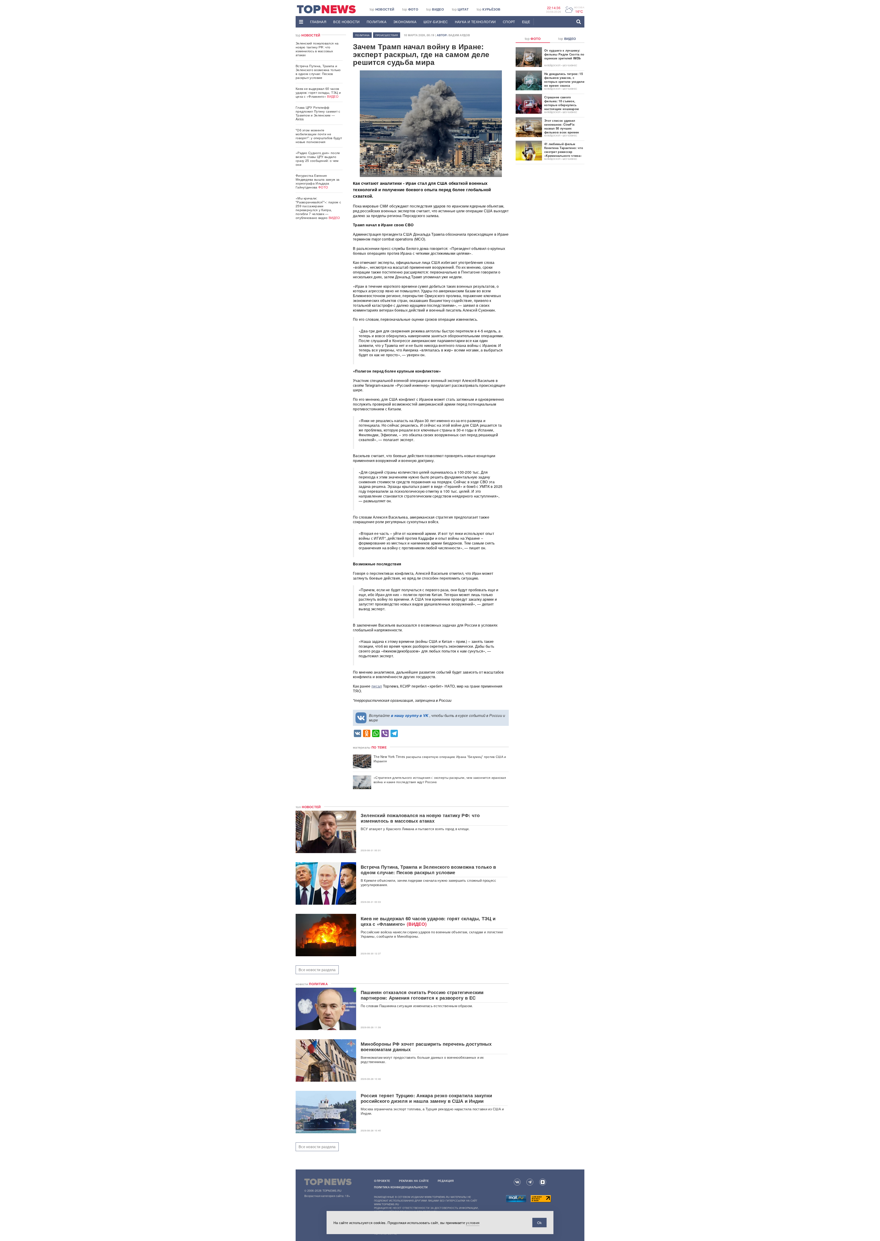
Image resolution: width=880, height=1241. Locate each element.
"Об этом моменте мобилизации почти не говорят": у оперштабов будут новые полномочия (319, 136)
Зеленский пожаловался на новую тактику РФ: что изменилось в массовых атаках (317, 49)
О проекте (382, 1181)
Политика (376, 21)
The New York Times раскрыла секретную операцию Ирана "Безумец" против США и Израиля (440, 759)
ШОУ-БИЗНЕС (436, 21)
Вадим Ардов (459, 35)
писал (376, 686)
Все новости (346, 21)
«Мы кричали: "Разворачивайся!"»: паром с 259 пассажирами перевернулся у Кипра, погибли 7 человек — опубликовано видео (318, 208)
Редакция (446, 1181)
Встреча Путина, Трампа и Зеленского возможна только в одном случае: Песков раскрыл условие (318, 72)
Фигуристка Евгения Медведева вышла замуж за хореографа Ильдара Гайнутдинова (317, 181)
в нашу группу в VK (409, 715)
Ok (539, 1222)
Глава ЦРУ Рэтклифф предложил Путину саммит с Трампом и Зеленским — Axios (318, 113)
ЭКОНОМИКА (405, 21)
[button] (301, 22)
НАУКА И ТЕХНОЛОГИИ (475, 21)
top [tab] (533, 38)
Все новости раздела (317, 969)
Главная (318, 21)
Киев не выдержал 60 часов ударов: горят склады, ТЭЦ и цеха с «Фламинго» (318, 92)
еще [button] (526, 21)
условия (472, 1222)
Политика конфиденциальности (401, 1187)
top (382, 9)
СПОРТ (509, 21)
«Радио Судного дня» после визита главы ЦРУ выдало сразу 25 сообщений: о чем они (318, 158)
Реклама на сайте (414, 1181)
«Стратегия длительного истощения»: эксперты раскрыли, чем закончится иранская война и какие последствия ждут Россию (440, 779)
